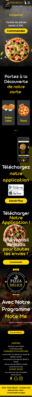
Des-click (19, 390)
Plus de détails (16, 332)
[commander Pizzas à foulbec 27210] (7, 6)
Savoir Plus (16, 201)
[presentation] (15, 128)
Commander (16, 31)
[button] (15, 130)
